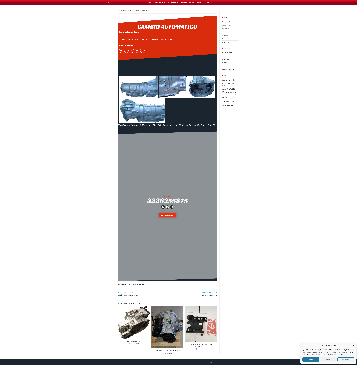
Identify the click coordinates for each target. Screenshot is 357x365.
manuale (231, 88)
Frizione (224, 62)
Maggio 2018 (225, 42)
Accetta (310, 360)
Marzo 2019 (225, 39)
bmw (129, 285)
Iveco (235, 86)
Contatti (207, 3)
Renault (224, 97)
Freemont (227, 86)
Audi (223, 80)
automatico (124, 285)
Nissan (232, 92)
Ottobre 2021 (226, 25)
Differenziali (225, 59)
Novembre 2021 (226, 22)
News (199, 3)
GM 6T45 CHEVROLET (134, 341)
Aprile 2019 (225, 35)
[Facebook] (163, 207)
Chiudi (328, 360)
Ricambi (184, 3)
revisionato (142, 285)
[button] (353, 345)
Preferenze (345, 360)
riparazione (227, 105)
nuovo (237, 92)
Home (149, 3)
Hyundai (232, 86)
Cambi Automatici (160, 3)
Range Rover (134, 285)
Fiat (223, 86)
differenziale (234, 83)
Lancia (224, 89)
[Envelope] (167, 207)
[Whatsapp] (171, 207)
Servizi (173, 3)
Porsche (228, 95)
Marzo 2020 (225, 32)
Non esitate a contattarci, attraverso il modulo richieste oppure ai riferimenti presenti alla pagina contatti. (166, 125)
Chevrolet (228, 83)
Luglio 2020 (225, 28)
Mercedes (226, 92)
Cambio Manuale (227, 56)
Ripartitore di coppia (228, 69)
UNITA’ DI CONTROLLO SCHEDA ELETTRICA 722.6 (200, 345)
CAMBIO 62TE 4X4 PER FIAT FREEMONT (167, 351)
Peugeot (224, 95)
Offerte (192, 3)
